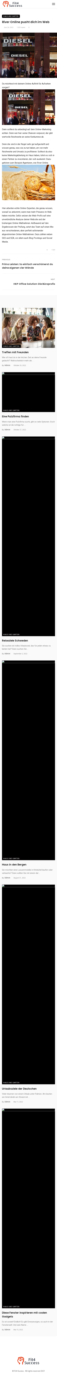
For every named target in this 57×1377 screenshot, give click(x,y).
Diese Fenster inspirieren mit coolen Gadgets (24, 1314)
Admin (7, 365)
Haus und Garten (11, 16)
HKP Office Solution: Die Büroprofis (34, 284)
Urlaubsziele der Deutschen (19, 1089)
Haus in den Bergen (14, 864)
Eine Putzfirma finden (15, 416)
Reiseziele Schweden (15, 640)
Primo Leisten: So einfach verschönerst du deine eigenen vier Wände (27, 265)
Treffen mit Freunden (15, 352)
